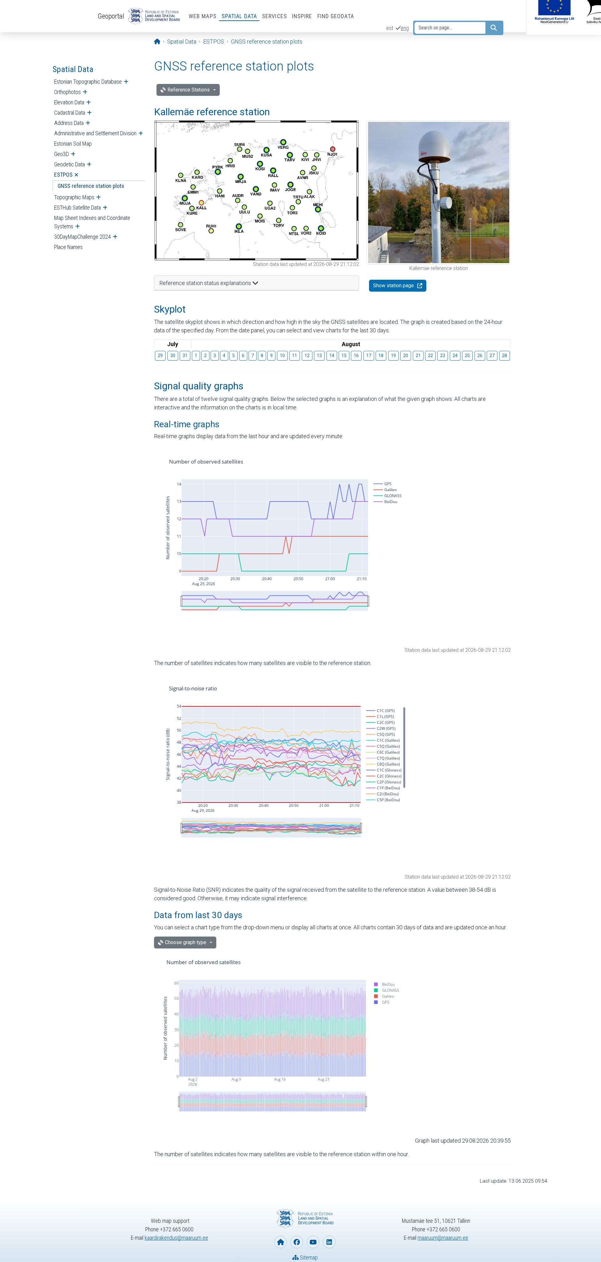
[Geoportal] (152, 16)
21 (418, 355)
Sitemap (308, 1257)
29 (160, 355)
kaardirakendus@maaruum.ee (176, 1237)
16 (356, 355)
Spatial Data (239, 16)
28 (504, 355)
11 (294, 355)
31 (184, 355)
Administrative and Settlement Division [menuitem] (95, 133)
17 (368, 355)
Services (274, 16)
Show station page (393, 285)
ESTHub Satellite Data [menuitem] (77, 207)
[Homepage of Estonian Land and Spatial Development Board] (280, 1242)
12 (307, 355)
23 (442, 355)
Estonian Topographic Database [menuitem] (88, 81)
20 (405, 355)
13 (319, 355)
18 (380, 355)
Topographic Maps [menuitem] (74, 197)
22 (430, 355)
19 (393, 355)
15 (344, 355)
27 (492, 355)
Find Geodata (335, 16)
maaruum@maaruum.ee (443, 1237)
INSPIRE (302, 16)
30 (172, 355)
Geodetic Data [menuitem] (69, 164)
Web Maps (203, 16)
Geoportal (111, 16)
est (389, 28)
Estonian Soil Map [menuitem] (73, 143)
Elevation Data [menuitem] (69, 102)
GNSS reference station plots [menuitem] (91, 186)
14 (331, 355)
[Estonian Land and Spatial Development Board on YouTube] (313, 1242)
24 (455, 355)
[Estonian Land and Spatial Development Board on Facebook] (296, 1242)
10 (282, 355)
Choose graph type (185, 942)
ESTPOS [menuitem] (63, 174)
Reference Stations (188, 90)
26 (479, 355)
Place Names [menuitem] (68, 247)
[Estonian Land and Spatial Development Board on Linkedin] (329, 1242)
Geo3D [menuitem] (61, 154)
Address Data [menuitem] (69, 123)
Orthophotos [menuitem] (67, 92)
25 (467, 355)
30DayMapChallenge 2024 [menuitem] (82, 236)
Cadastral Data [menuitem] (69, 112)
